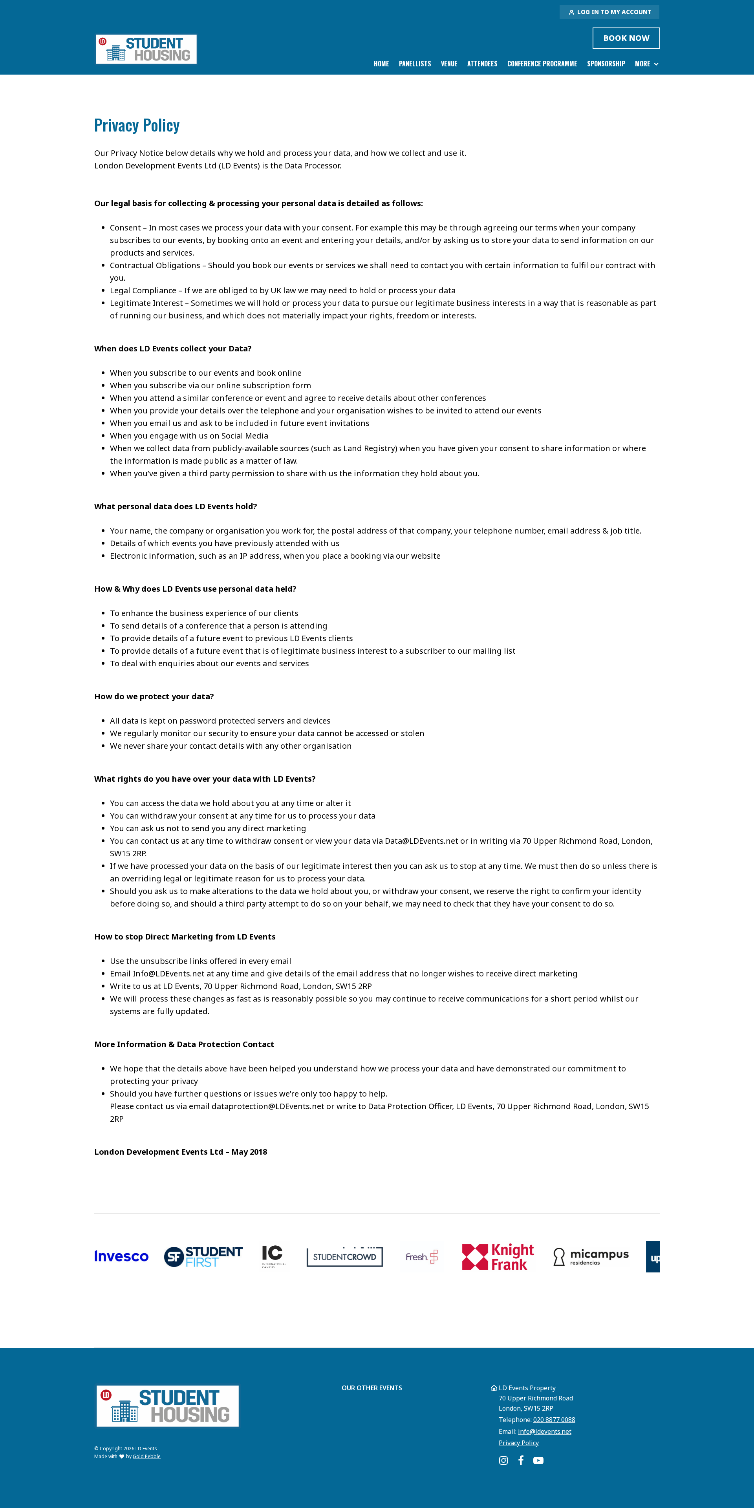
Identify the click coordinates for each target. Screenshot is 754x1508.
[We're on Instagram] (503, 1460)
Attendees (482, 63)
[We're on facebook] (521, 1460)
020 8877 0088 (554, 1419)
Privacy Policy (519, 1443)
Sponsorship (606, 63)
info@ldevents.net (544, 1431)
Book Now (626, 38)
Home (381, 63)
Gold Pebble (147, 1456)
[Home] (146, 49)
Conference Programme (542, 63)
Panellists (415, 63)
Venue (449, 63)
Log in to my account (614, 12)
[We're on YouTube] (538, 1460)
